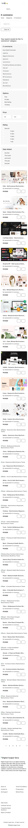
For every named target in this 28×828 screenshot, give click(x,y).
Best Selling (8, 102)
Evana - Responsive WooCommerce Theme (14, 393)
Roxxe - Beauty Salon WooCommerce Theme (14, 637)
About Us (3, 786)
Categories (9, 18)
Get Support (4, 792)
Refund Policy (19, 792)
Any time (7, 153)
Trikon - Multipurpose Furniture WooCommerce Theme (14, 606)
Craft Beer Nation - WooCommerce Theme (14, 238)
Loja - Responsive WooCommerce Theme (14, 466)
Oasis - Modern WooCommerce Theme (14, 212)
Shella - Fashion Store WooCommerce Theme (14, 419)
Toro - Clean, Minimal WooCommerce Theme (14, 341)
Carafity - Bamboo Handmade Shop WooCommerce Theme (14, 734)
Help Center (4, 802)
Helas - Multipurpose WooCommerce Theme (14, 495)
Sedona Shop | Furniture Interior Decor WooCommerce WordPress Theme (14, 559)
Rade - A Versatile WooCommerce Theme (14, 590)
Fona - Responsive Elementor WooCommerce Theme (14, 701)
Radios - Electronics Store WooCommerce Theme (14, 435)
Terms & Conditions (21, 786)
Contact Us (4, 789)
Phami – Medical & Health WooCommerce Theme (14, 575)
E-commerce (16, 188)
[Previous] (2, 745)
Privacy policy (19, 789)
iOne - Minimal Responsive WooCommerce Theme (14, 289)
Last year (7, 163)
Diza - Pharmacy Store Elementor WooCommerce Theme (14, 717)
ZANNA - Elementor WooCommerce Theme (14, 367)
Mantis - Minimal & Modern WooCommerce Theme (14, 685)
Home (2, 18)
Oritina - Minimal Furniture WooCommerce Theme (14, 315)
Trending (7, 104)
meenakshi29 (7, 188)
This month (8, 155)
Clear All (6, 29)
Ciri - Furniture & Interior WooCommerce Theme (14, 669)
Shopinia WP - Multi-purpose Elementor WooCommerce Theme (14, 264)
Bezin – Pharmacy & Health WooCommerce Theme (14, 543)
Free (6, 97)
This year (7, 161)
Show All (7, 128)
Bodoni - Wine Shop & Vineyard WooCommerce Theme (14, 622)
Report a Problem (6, 812)
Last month (8, 158)
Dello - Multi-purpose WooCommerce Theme (14, 186)
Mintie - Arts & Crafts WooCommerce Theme (14, 480)
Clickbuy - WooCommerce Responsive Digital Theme (14, 511)
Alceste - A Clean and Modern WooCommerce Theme (14, 653)
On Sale (7, 99)
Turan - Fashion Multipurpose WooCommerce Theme (14, 527)
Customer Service (6, 805)
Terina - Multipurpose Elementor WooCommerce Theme (14, 451)
